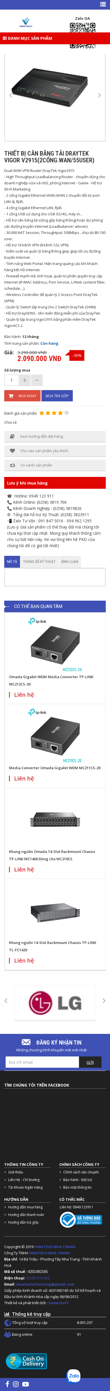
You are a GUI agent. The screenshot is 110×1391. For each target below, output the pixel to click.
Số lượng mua (17, 370)
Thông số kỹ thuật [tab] (39, 562)
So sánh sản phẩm (36, 465)
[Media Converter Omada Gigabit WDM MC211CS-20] (55, 736)
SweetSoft (58, 1302)
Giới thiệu (15, 1172)
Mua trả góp (57, 395)
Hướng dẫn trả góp (23, 1222)
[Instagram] (16, 1383)
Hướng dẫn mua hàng (25, 1207)
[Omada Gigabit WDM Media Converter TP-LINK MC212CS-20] (55, 645)
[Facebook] (7, 1383)
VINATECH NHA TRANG (55, 1246)
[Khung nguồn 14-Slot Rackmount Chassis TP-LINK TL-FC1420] (55, 911)
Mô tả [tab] (12, 562)
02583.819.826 (38, 1278)
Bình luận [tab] (69, 562)
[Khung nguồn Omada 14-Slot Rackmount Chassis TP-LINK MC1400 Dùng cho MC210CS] (55, 819)
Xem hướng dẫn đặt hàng (41, 436)
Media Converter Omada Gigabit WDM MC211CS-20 (54, 767)
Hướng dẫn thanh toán (26, 1214)
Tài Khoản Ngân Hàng (25, 1187)
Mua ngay (27, 395)
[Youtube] (25, 1383)
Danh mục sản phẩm (29, 38)
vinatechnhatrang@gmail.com (45, 1284)
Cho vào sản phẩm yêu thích (44, 450)
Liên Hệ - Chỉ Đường (23, 1179)
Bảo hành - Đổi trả (77, 1179)
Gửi (90, 1063)
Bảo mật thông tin (77, 1187)
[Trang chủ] (25, 22)
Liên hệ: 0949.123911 (76, 1207)
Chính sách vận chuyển (81, 1172)
